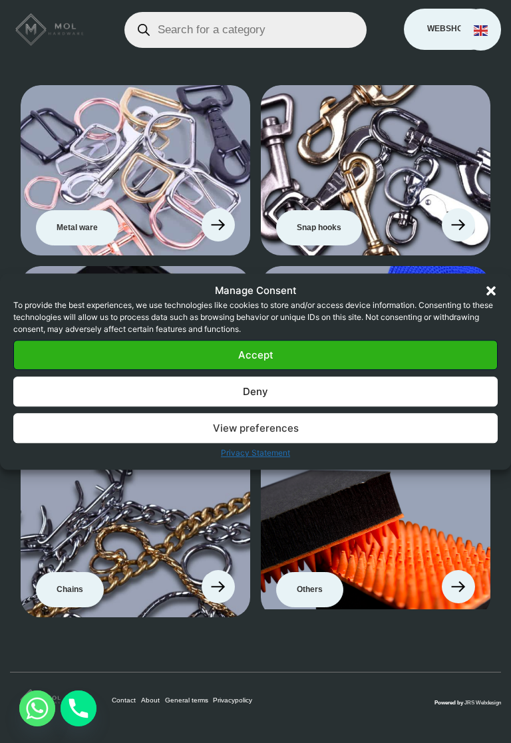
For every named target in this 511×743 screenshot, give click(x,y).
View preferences (256, 428)
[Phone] (78, 708)
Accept (255, 355)
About (150, 700)
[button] (491, 290)
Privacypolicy (232, 700)
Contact (124, 700)
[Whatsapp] (37, 708)
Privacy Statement (255, 453)
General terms (186, 700)
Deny (255, 391)
